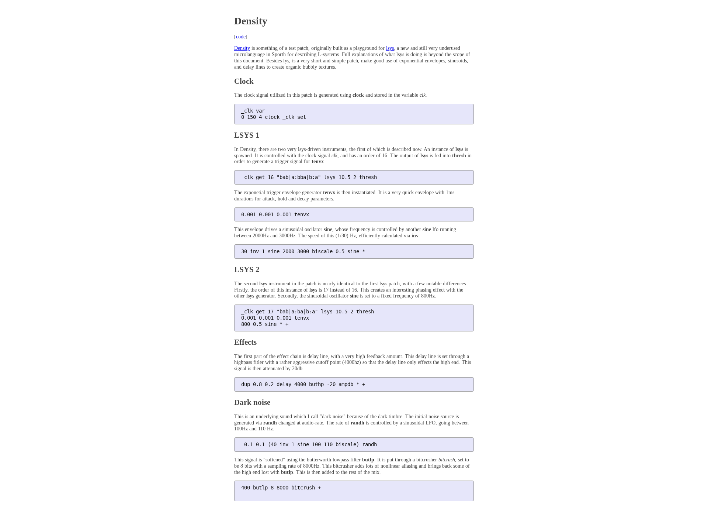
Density (242, 48)
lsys (390, 48)
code (241, 36)
